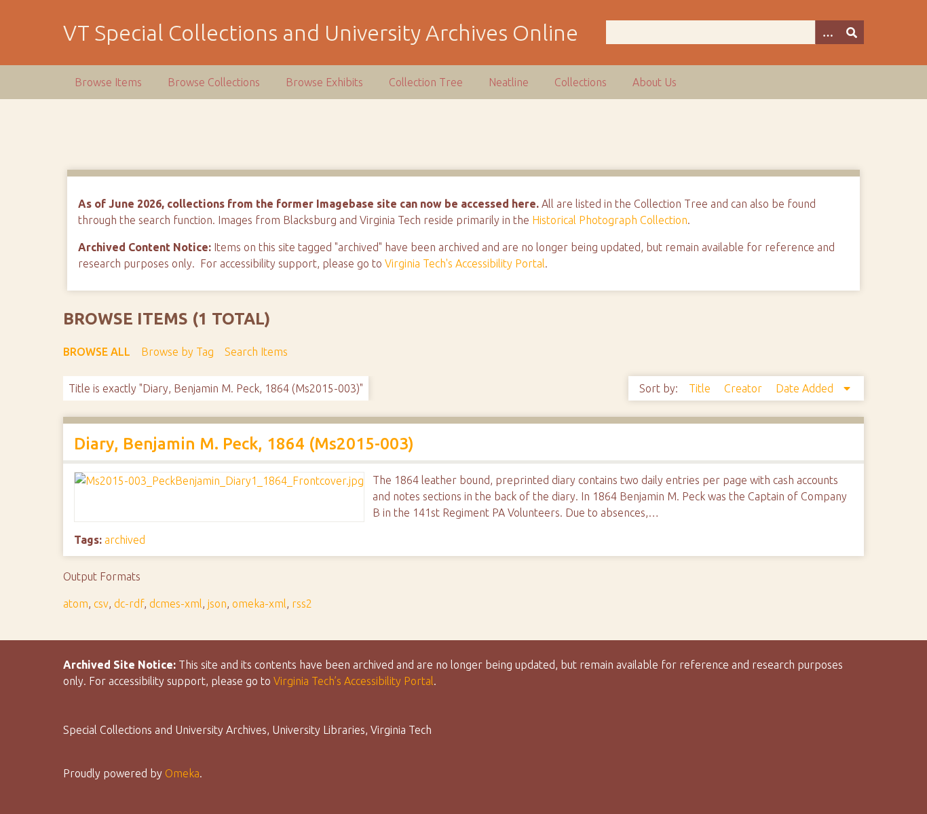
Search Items (256, 352)
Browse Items (108, 82)
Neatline (509, 82)
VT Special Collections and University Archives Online (320, 32)
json (217, 603)
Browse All (96, 352)
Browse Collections (214, 82)
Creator (744, 388)
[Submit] (851, 32)
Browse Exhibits (324, 82)
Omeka (182, 773)
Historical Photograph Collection (609, 220)
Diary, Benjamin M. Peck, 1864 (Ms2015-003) (244, 443)
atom (75, 603)
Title (701, 388)
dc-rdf (129, 603)
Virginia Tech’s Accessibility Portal (353, 681)
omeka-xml (259, 603)
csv (101, 603)
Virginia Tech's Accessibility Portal (465, 263)
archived (125, 540)
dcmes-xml (175, 603)
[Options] (827, 32)
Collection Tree (426, 82)
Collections (580, 82)
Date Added (806, 388)
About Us (654, 82)
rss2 (302, 603)
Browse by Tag (177, 352)
